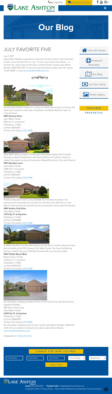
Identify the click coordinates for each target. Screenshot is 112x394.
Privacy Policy (47, 389)
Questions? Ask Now (80, 2)
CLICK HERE (27, 130)
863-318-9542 (57, 2)
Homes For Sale (25, 336)
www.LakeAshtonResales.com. (36, 70)
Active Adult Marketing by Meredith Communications (78, 389)
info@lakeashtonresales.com (71, 386)
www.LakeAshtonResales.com (17, 331)
